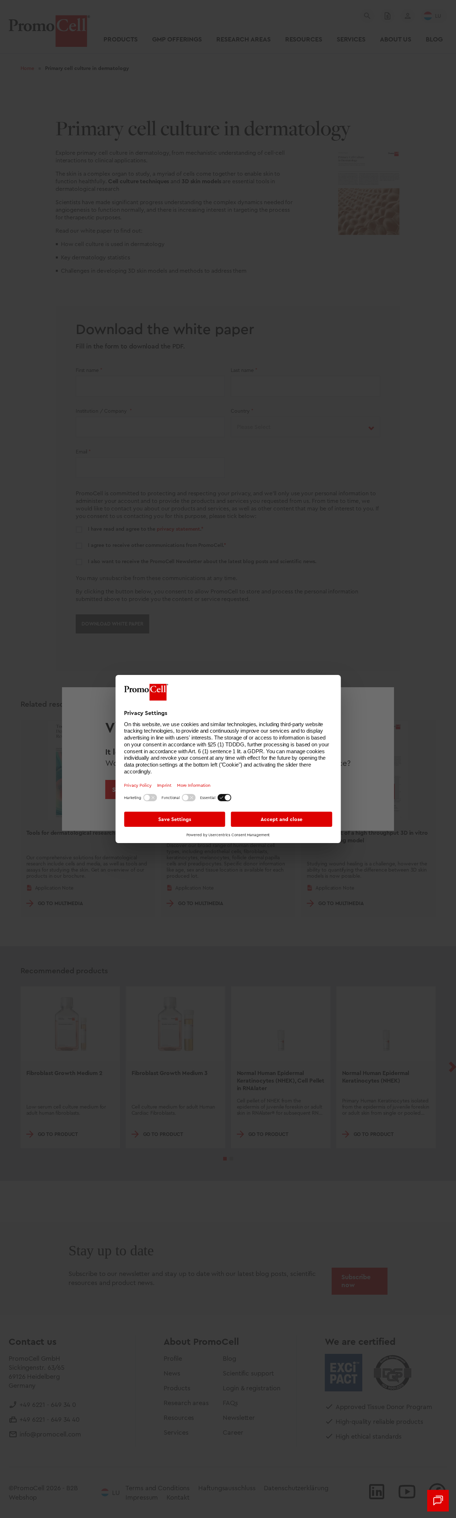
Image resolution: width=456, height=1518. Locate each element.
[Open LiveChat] (438, 1501)
